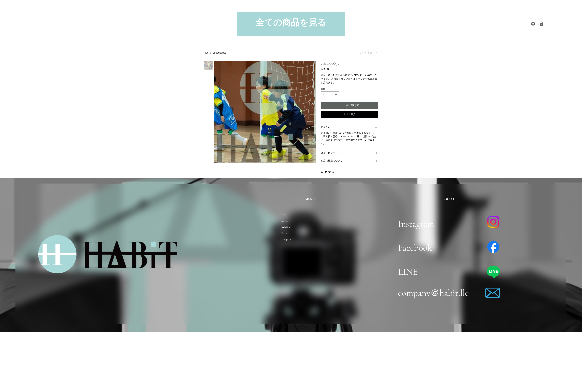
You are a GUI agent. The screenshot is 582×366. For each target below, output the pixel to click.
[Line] (493, 272)
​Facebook (415, 247)
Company (286, 239)
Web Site (285, 227)
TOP (283, 214)
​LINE (408, 271)
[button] (542, 24)
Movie (284, 233)
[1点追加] (336, 94)
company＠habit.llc (433, 292)
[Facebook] (325, 171)
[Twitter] (333, 171)
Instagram (419, 223)
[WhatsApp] (322, 171)
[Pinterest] (329, 171)
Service (284, 220)
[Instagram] (493, 222)
